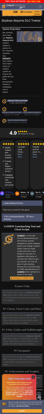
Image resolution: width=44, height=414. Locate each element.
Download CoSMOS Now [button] (22, 278)
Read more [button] (20, 155)
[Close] (33, 377)
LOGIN (36, 12)
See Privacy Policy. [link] (23, 406)
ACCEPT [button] (22, 411)
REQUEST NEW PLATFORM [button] (17, 101)
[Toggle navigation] (40, 7)
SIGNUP (37, 14)
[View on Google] (17, 193)
